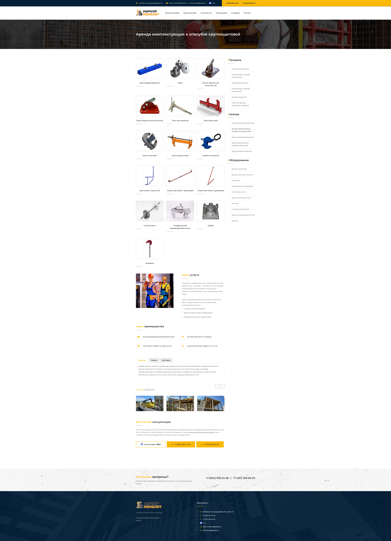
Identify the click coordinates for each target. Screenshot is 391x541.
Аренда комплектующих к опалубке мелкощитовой (240, 144)
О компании (235, 13)
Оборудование (221, 13)
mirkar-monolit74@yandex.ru (178, 3)
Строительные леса (238, 192)
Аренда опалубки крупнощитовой (243, 123)
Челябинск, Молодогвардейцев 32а (151, 3)
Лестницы (235, 203)
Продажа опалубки (172, 13)
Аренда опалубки (189, 13)
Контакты (247, 13)
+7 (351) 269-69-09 (248, 3)
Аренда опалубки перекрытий (242, 151)
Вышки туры (236, 180)
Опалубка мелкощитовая (240, 83)
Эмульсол (235, 221)
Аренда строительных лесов (241, 198)
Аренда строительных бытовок (242, 175)
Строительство (206, 13)
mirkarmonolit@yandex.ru (197, 3)
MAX (213, 3)
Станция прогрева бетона (240, 209)
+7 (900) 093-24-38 (231, 3)
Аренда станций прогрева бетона (243, 215)
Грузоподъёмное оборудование (242, 186)
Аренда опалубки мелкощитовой (243, 137)
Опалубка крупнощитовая (240, 69)
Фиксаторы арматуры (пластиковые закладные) (240, 104)
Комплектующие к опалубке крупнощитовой (241, 76)
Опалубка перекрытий (239, 97)
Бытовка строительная (239, 169)
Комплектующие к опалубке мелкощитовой (241, 90)
